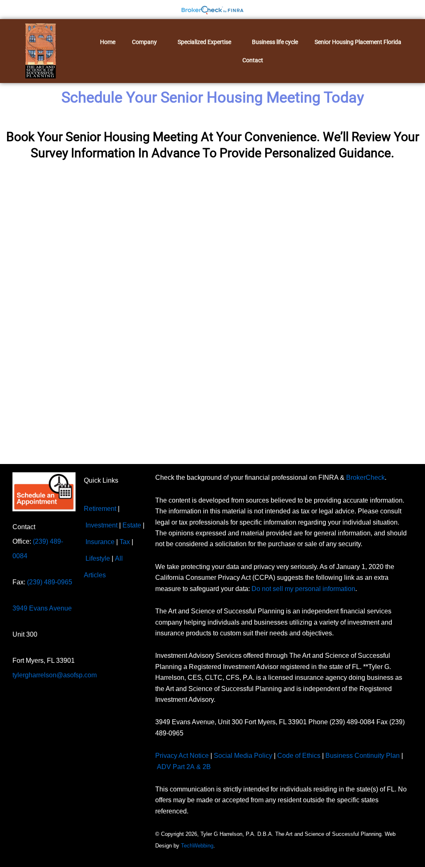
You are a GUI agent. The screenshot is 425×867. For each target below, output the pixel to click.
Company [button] (144, 42)
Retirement (100, 508)
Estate (131, 525)
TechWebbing (197, 846)
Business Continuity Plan (362, 755)
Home (107, 42)
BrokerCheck (365, 477)
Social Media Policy (243, 755)
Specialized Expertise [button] (204, 42)
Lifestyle (97, 558)
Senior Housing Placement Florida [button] (358, 42)
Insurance (100, 541)
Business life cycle (275, 42)
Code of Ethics (298, 755)
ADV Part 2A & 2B (184, 766)
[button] (146, 42)
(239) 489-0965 (49, 582)
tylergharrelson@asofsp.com (54, 675)
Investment (101, 525)
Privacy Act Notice (182, 755)
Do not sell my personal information (303, 588)
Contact (252, 60)
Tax (125, 541)
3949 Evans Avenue (42, 608)
